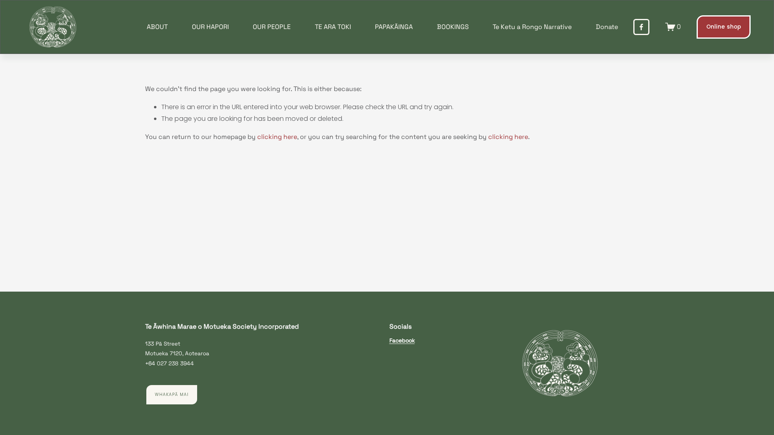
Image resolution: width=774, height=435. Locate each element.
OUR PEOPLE (272, 27)
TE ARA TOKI (333, 27)
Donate (607, 27)
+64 (150, 363)
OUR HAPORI (210, 27)
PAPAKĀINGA (394, 27)
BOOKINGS (453, 27)
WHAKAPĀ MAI (172, 395)
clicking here (277, 137)
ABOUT (157, 27)
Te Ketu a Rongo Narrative (532, 27)
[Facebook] (641, 27)
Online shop (723, 27)
